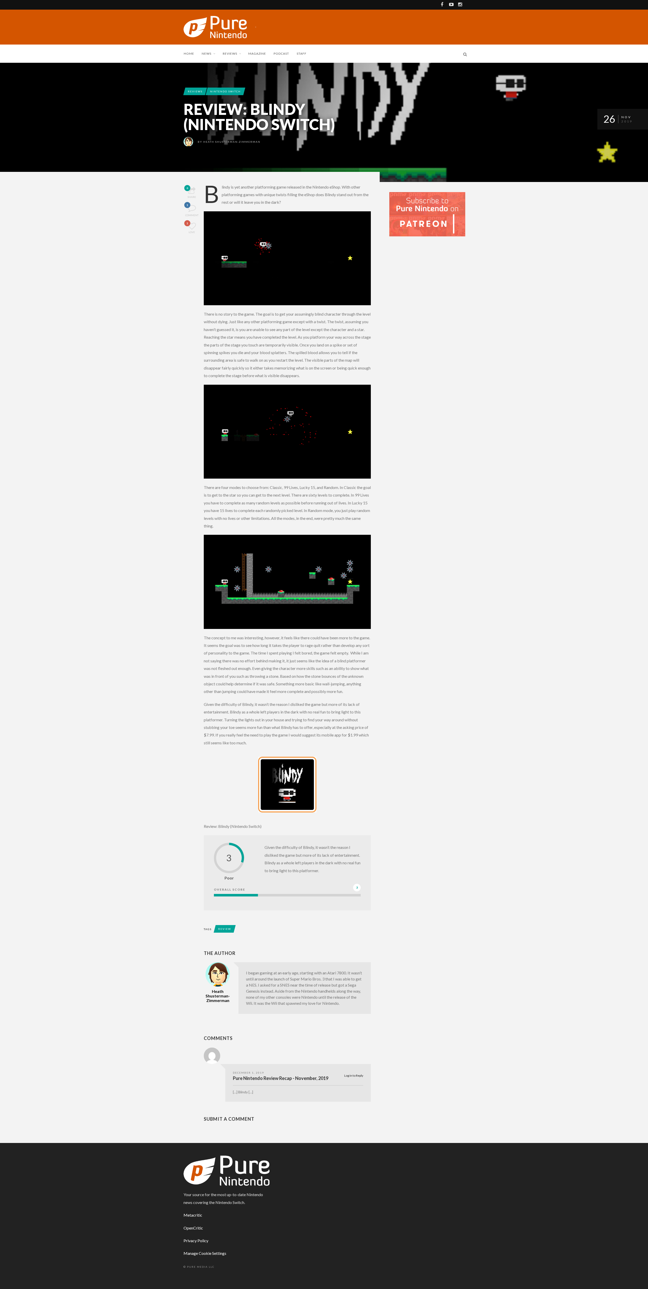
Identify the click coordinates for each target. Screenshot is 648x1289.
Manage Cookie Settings (205, 1253)
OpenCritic (193, 1227)
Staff (302, 53)
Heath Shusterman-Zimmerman (231, 141)
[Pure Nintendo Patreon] (427, 214)
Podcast (281, 53)
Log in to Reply (353, 1075)
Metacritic (193, 1215)
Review (224, 928)
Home (189, 53)
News (206, 53)
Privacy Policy (196, 1240)
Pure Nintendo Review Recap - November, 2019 (280, 1078)
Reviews (230, 53)
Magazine (257, 53)
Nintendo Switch (225, 91)
